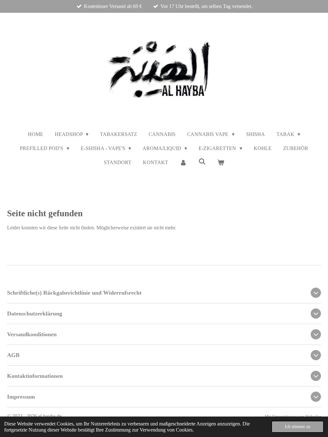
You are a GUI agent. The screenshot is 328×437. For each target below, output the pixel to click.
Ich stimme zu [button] (297, 426)
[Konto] (183, 162)
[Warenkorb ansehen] (220, 162)
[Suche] (201, 161)
